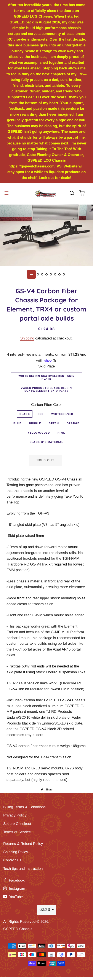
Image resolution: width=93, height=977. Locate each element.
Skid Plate (46, 366)
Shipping (27, 338)
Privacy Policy (15, 815)
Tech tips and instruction (23, 869)
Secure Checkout (17, 824)
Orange (73, 423)
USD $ (44, 910)
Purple (35, 423)
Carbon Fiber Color (46, 405)
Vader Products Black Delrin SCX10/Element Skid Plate (46, 389)
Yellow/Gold (39, 432)
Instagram (16, 889)
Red (40, 414)
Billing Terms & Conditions (24, 807)
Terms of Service (17, 832)
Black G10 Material (46, 442)
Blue (17, 423)
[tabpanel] (46, 234)
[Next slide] (31, 274)
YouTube (15, 897)
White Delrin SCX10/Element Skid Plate (46, 377)
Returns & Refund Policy (23, 844)
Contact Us (12, 860)
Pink (61, 432)
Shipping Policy (15, 852)
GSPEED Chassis (17, 929)
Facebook (16, 880)
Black (24, 414)
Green (54, 423)
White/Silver (62, 414)
